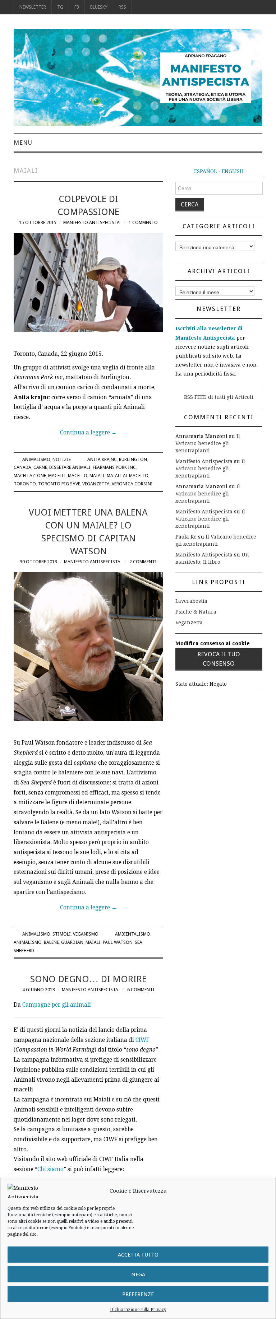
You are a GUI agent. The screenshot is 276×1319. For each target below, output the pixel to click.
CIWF (142, 1040)
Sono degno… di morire (88, 979)
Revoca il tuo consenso (218, 659)
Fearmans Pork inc (114, 467)
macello (77, 475)
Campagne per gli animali (56, 1005)
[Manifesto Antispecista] (138, 77)
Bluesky (98, 7)
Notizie (61, 459)
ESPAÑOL (205, 171)
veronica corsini (132, 483)
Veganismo (85, 934)
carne (40, 467)
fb (76, 7)
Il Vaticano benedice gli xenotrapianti (207, 443)
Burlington (133, 459)
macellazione (30, 475)
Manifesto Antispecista (91, 222)
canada (22, 467)
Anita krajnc (102, 459)
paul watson (118, 942)
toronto (25, 483)
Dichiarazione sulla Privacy (138, 1309)
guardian (72, 942)
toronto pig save (59, 483)
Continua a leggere (88, 432)
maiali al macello (127, 475)
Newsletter (32, 7)
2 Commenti (143, 561)
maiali (97, 475)
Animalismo (36, 459)
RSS (122, 7)
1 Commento (143, 222)
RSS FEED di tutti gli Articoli (218, 397)
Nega (138, 1274)
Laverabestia (191, 601)
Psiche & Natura (195, 612)
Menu (23, 142)
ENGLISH (233, 171)
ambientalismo (132, 934)
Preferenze (138, 1294)
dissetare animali (70, 467)
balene (51, 942)
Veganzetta (96, 483)
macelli (57, 475)
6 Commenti (141, 989)
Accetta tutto (138, 1255)
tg (60, 7)
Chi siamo (50, 1169)
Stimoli (61, 934)
